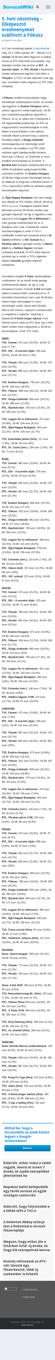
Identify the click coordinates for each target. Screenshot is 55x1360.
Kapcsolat (27, 1297)
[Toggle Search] (37, 6)
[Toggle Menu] (48, 7)
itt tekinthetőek (41, 48)
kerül (15, 206)
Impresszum (27, 1289)
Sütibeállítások (27, 1325)
